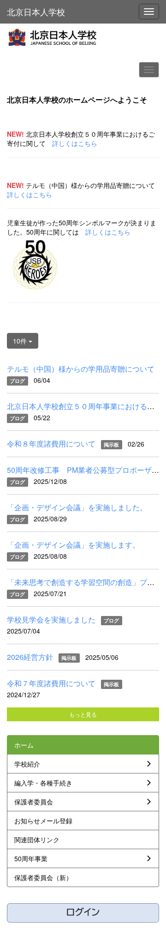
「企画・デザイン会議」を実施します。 (73, 544)
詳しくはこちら (74, 143)
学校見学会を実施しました (51, 619)
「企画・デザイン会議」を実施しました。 (77, 507)
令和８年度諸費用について (51, 443)
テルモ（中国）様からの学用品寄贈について (80, 368)
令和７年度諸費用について (51, 683)
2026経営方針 (30, 657)
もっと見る (83, 714)
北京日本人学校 (36, 12)
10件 (21, 340)
